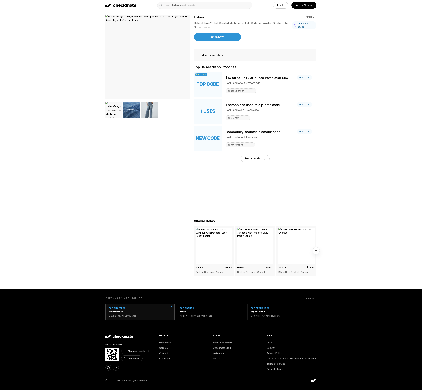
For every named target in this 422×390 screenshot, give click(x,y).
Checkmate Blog (222, 348)
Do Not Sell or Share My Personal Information (291, 358)
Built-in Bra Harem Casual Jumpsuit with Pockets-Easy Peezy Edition (211, 272)
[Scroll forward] (316, 250)
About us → (310, 298)
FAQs (269, 342)
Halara (199, 267)
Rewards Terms (275, 369)
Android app (134, 358)
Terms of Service (276, 363)
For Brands (165, 358)
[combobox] (204, 5)
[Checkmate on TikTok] (116, 368)
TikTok (216, 358)
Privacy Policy (274, 353)
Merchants (165, 342)
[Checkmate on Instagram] (108, 368)
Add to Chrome (304, 5)
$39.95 (228, 267)
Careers (163, 348)
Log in (280, 5)
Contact (163, 353)
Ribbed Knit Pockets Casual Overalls (293, 272)
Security (271, 348)
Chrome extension (137, 351)
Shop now (217, 37)
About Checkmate (222, 342)
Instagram (218, 353)
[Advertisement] (255, 189)
